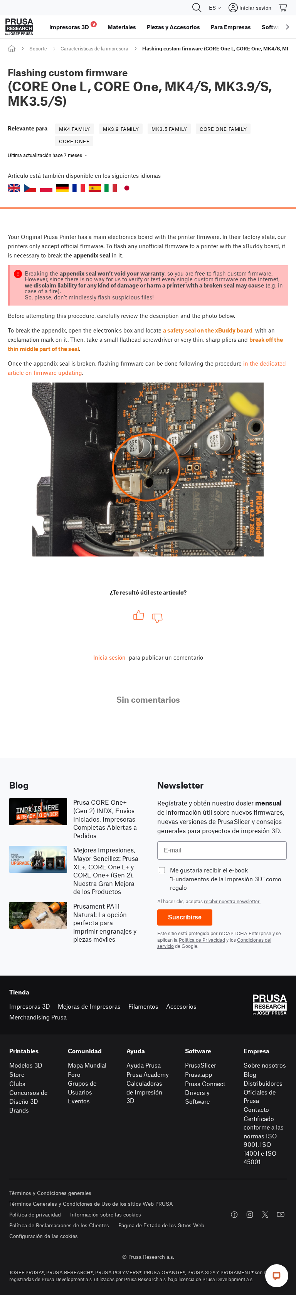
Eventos (79, 1101)
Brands (19, 1110)
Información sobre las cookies (105, 1214)
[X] (265, 1214)
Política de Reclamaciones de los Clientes (59, 1225)
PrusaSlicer (200, 1065)
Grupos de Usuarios (82, 1087)
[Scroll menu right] (287, 26)
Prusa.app (198, 1074)
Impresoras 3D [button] (72, 26)
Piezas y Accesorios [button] (173, 26)
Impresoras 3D (29, 1006)
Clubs (17, 1083)
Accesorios (181, 1006)
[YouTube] (280, 1214)
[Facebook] (234, 1214)
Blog (250, 1074)
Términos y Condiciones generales (50, 1193)
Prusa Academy (147, 1074)
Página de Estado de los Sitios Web (161, 1225)
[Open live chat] (276, 1275)
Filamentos (143, 1006)
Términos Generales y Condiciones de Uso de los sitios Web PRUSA (91, 1203)
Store (16, 1074)
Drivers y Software (197, 1097)
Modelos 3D (25, 1065)
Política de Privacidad (202, 940)
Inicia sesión (109, 657)
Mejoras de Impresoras (89, 1006)
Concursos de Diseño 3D (28, 1097)
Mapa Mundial (87, 1065)
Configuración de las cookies (43, 1236)
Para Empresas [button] (231, 26)
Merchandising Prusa (38, 1017)
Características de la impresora (94, 48)
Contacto (256, 1109)
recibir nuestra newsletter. (232, 901)
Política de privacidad (35, 1214)
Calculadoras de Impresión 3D (144, 1091)
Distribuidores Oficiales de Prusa (263, 1091)
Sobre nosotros (265, 1065)
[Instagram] (250, 1214)
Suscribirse (185, 917)
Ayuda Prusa (143, 1065)
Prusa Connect (205, 1083)
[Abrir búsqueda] (197, 7)
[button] (14, 188)
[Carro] (283, 7)
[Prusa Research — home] (19, 27)
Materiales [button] (122, 26)
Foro (74, 1074)
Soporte (38, 48)
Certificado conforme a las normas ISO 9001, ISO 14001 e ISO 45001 (264, 1140)
